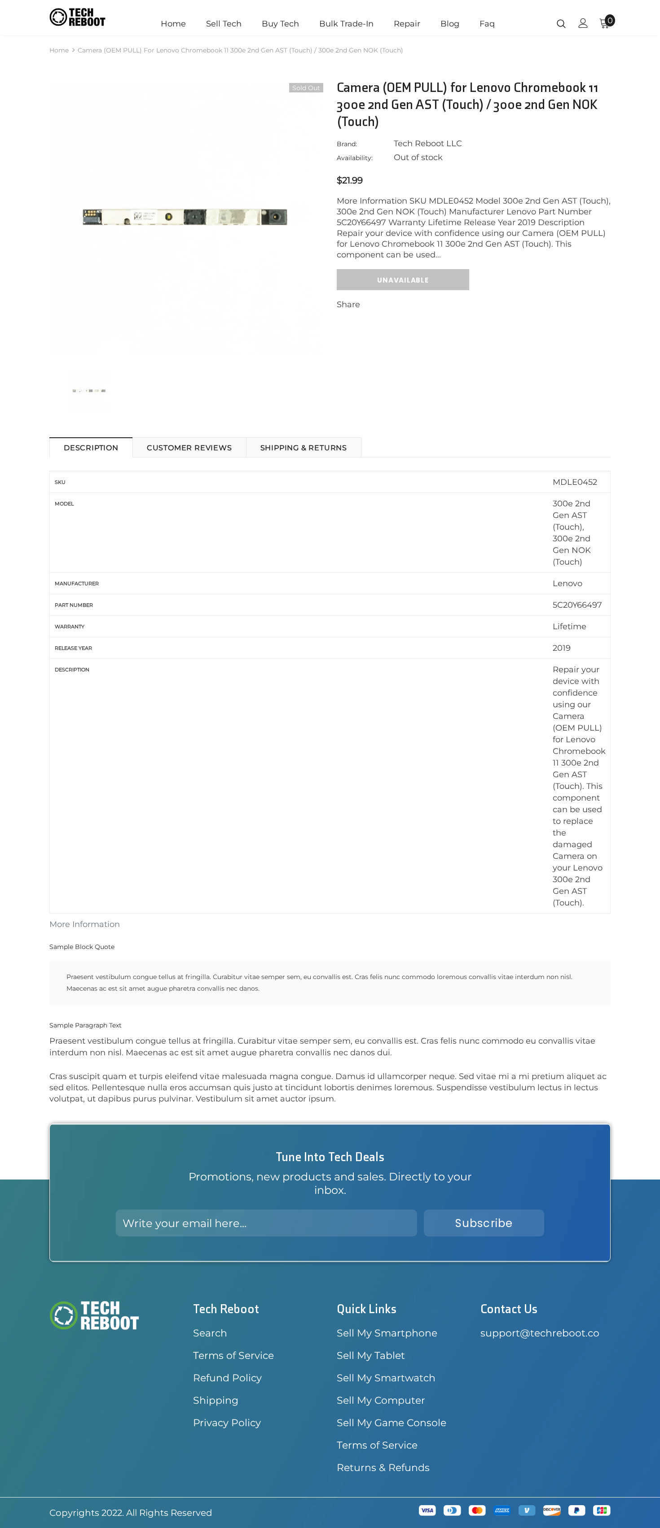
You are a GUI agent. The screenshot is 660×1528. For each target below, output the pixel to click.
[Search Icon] (561, 23)
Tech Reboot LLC (428, 143)
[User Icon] (583, 23)
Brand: (347, 144)
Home (59, 50)
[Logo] (77, 17)
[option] (186, 219)
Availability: (355, 158)
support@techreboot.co (539, 1333)
